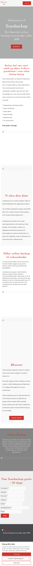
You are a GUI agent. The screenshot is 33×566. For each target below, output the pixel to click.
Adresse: (4, 492)
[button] (15, 3)
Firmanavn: (5, 488)
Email (3, 504)
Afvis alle (16, 563)
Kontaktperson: (6, 507)
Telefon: (4, 500)
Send (5, 515)
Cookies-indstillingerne (15, 558)
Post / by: (4, 496)
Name (3, 511)
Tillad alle (16, 554)
